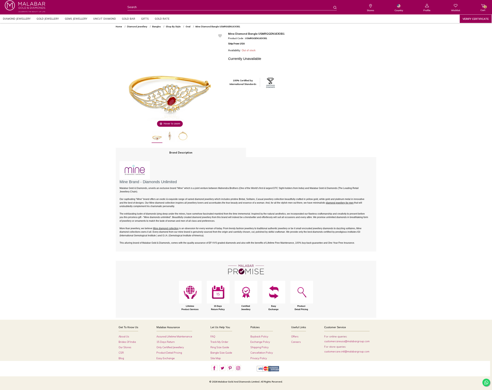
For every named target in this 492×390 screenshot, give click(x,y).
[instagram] (238, 368)
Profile (426, 10)
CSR (121, 352)
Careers (296, 341)
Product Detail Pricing (169, 352)
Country (399, 10)
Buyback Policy (259, 336)
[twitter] (222, 368)
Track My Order (219, 341)
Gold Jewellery (48, 18)
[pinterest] (230, 368)
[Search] (333, 7)
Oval (188, 26)
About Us (124, 336)
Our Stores (125, 347)
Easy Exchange (165, 358)
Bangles (156, 26)
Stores (370, 10)
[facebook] (214, 368)
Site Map (215, 358)
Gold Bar (128, 18)
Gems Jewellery (76, 18)
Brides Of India (127, 341)
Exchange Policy (260, 341)
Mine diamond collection (166, 228)
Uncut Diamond (104, 18)
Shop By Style (173, 26)
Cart (482, 9)
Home (119, 26)
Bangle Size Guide (221, 352)
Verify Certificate (476, 18)
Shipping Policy (259, 347)
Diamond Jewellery (17, 18)
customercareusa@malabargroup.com (347, 341)
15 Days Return (165, 341)
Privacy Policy (258, 358)
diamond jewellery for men (340, 202)
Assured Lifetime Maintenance (174, 336)
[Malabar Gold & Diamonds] (25, 6)
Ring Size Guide (219, 347)
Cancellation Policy (261, 352)
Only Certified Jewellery (170, 347)
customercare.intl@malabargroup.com (346, 351)
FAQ (212, 336)
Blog (121, 358)
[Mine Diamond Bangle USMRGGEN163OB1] (157, 137)
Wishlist (455, 10)
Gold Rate (162, 18)
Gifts (145, 18)
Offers (294, 336)
